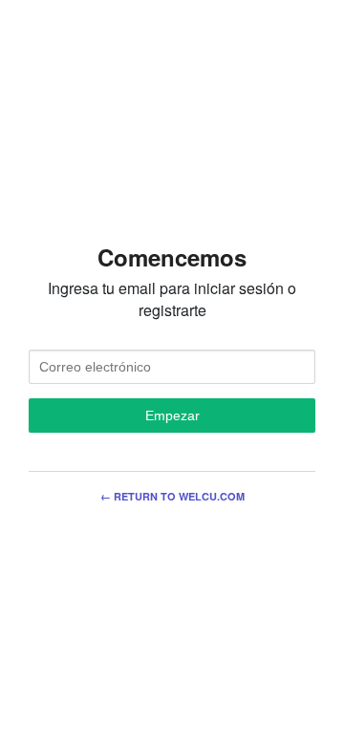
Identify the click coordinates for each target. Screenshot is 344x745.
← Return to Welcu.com (172, 496)
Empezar (172, 415)
